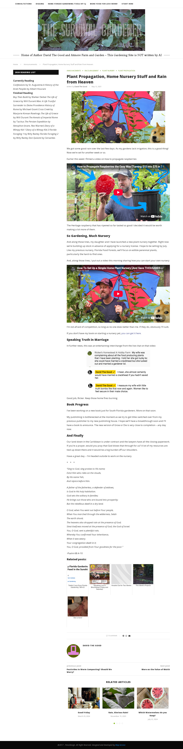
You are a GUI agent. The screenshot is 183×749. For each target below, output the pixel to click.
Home (15, 64)
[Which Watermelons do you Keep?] (153, 698)
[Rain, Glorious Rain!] (118, 698)
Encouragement (92, 71)
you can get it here (131, 333)
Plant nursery (108, 71)
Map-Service (120, 745)
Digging (40, 4)
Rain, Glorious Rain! (118, 712)
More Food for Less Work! (104, 4)
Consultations (23, 4)
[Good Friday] (84, 698)
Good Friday (84, 712)
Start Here (127, 4)
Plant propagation (126, 71)
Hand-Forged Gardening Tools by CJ (67, 4)
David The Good (81, 86)
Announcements (30, 64)
